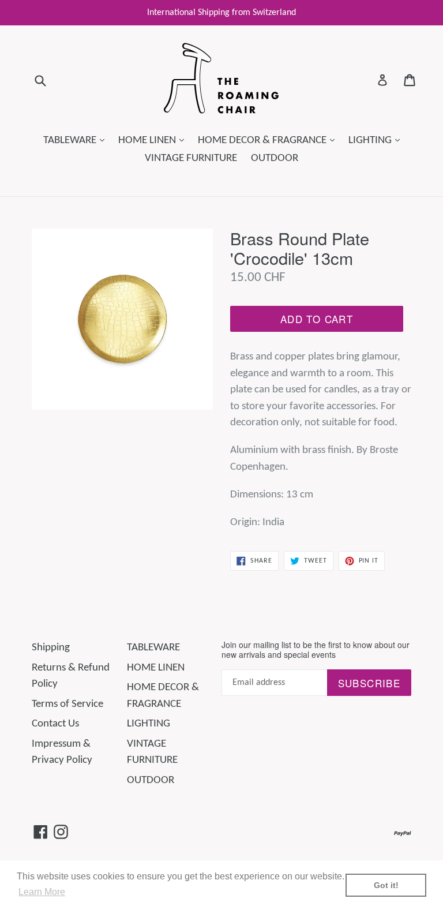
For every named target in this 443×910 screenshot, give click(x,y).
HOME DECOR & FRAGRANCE (269, 140)
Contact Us (55, 723)
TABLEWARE (76, 140)
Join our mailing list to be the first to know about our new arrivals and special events (316, 650)
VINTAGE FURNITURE (191, 158)
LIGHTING (377, 140)
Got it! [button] (386, 885)
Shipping (51, 647)
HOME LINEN (154, 140)
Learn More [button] (41, 892)
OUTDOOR (274, 158)
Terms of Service (67, 704)
